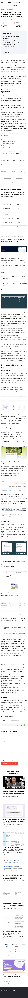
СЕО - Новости (14, 2)
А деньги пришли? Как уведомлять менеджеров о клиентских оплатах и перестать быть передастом (13, 793)
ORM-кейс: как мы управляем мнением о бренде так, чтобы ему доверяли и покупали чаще (13, 849)
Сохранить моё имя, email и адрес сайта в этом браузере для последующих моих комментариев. (14, 759)
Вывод (7, 52)
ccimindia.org (11, 48)
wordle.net (11, 50)
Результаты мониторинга (12, 40)
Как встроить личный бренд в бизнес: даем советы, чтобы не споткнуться (12, 933)
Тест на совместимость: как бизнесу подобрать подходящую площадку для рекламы (14, 821)
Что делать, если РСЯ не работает (13, 949)
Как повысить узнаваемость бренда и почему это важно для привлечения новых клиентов (13, 877)
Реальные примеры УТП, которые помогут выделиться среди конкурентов (13, 976)
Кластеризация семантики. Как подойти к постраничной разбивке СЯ (13, 905)
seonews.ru (10, 716)
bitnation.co (11, 46)
